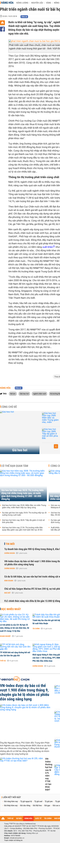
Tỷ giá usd (38, 801)
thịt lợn (12, 393)
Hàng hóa (7, 2)
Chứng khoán (9, 553)
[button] (56, 446)
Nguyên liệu (37, 3)
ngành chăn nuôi (39, 393)
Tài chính (36, 629)
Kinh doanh (8, 581)
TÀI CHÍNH (47, 818)
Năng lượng (22, 3)
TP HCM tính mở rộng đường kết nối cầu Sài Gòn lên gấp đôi (15, 654)
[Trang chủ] (2, 22)
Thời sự (3, 661)
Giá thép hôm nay (11, 806)
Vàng (48, 3)
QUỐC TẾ (38, 818)
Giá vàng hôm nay (11, 801)
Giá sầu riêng (25, 806)
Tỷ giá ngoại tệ (26, 801)
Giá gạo (47, 806)
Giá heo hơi (24, 393)
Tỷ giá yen (49, 801)
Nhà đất (7, 593)
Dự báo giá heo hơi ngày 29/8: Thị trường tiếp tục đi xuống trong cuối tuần (24, 514)
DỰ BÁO (19, 818)
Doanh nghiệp (5, 636)
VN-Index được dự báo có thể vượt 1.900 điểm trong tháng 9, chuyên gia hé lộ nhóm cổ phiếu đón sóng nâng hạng (24, 692)
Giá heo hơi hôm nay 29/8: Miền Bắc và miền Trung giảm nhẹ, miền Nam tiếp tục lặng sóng (24, 506)
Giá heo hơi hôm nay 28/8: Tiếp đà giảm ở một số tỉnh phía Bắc (23, 521)
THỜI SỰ (10, 818)
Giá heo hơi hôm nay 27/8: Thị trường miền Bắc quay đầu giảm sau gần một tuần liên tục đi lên (22, 529)
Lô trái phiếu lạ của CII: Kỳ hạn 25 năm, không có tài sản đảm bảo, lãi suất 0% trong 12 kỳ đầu (14, 628)
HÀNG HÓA (28, 818)
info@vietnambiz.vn (17, 838)
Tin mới (10, 544)
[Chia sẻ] (2, 29)
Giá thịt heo (37, 806)
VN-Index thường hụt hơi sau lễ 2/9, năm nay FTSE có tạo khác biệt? (48, 774)
